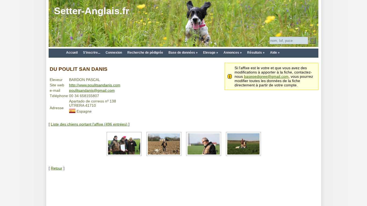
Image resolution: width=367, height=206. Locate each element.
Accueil (72, 52)
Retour (56, 168)
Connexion (114, 52)
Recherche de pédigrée (145, 52)
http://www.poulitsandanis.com (94, 85)
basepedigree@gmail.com (266, 76)
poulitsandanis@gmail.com (92, 90)
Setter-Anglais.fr (91, 10)
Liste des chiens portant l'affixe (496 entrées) (89, 124)
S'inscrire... (91, 52)
